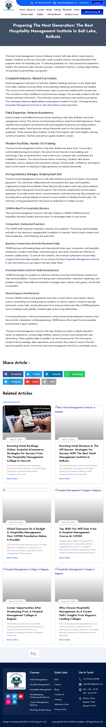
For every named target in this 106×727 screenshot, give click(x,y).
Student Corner (72, 14)
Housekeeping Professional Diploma (39, 696)
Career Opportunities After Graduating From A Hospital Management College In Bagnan (25, 613)
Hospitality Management (40, 689)
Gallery (40, 14)
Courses (40, 9)
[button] (13, 374)
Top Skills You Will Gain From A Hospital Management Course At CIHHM (77, 532)
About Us (31, 9)
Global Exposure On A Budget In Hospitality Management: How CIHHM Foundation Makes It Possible (27, 534)
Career (76, 9)
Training (57, 9)
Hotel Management (38, 679)
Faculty (49, 9)
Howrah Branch (54, 14)
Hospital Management (40, 684)
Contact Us (59, 694)
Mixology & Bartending (40, 709)
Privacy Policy (60, 709)
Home (22, 9)
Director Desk (27, 14)
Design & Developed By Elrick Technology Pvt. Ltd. (25, 721)
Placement (67, 9)
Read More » (13, 478)
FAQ (56, 679)
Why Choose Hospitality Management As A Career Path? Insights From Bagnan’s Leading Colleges (77, 613)
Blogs (56, 689)
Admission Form (61, 704)
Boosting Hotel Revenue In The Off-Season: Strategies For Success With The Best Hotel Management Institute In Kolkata (78, 453)
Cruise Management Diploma (39, 703)
